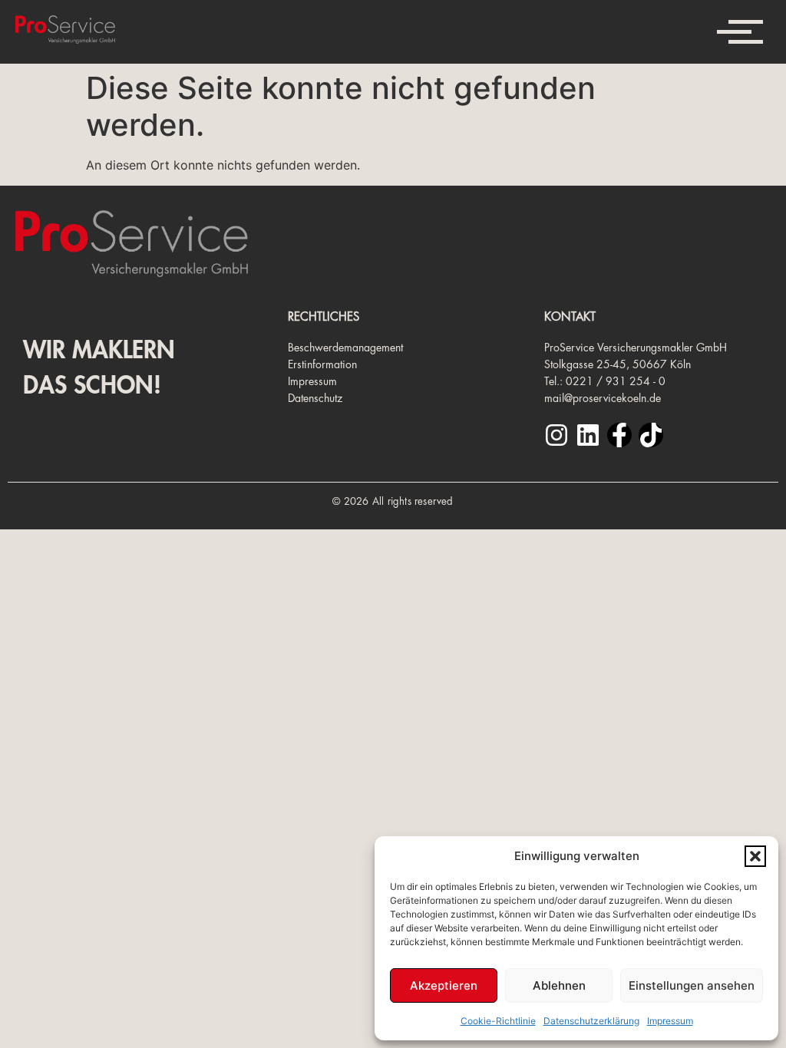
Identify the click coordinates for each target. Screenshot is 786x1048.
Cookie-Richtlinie (498, 1021)
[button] (755, 856)
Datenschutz (315, 398)
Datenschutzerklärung (591, 1021)
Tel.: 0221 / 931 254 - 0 (604, 381)
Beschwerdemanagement (345, 347)
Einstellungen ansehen (692, 985)
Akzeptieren (443, 985)
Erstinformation (322, 364)
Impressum (670, 1021)
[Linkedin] (588, 435)
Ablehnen (559, 985)
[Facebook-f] (619, 435)
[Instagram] (556, 435)
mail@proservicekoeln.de (602, 398)
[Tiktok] (651, 435)
